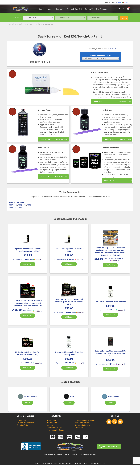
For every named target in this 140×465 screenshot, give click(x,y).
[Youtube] (120, 421)
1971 (29, 205)
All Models (36, 24)
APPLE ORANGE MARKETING (95, 463)
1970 (24, 205)
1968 (15, 205)
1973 (15, 207)
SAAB (11, 202)
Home (9, 24)
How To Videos (101, 9)
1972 (11, 207)
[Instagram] (114, 421)
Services (59, 9)
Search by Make (45, 9)
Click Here (112, 49)
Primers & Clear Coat (74, 9)
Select (27, 403)
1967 (11, 205)
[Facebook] (109, 421)
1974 (41, 24)
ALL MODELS (19, 202)
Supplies (88, 9)
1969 (20, 205)
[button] (27, 259)
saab (30, 24)
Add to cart (27, 264)
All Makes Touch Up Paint (20, 24)
